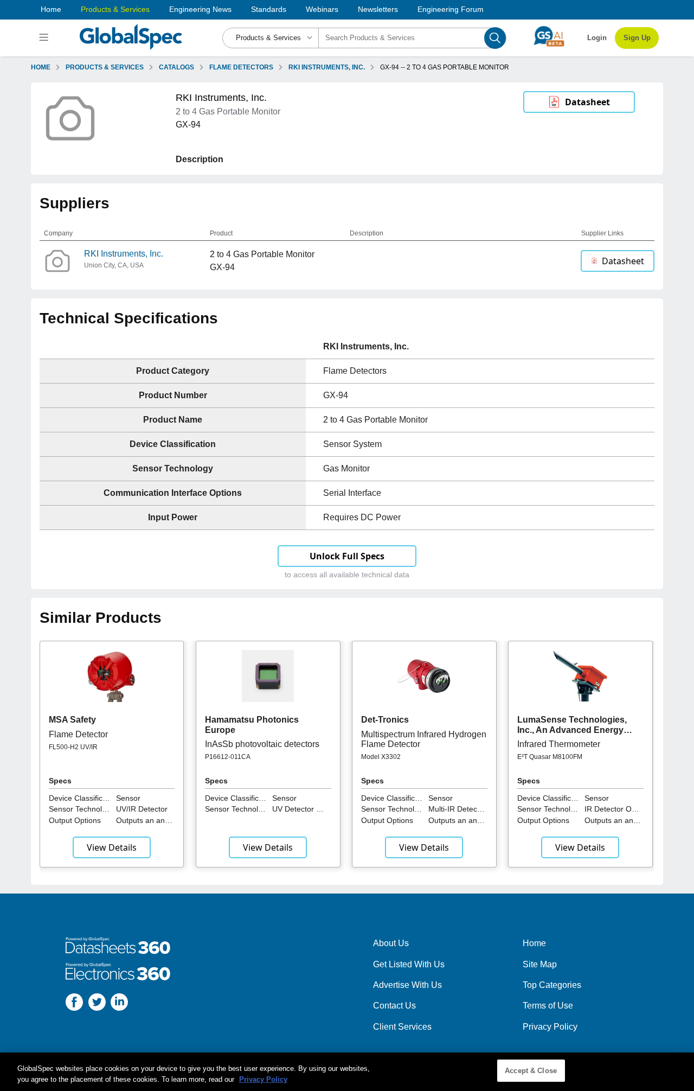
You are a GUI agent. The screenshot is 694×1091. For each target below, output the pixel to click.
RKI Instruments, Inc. (123, 253)
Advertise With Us (407, 985)
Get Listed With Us (409, 964)
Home (51, 9)
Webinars (322, 9)
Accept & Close (531, 1071)
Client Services (402, 1026)
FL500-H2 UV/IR (73, 747)
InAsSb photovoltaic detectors (262, 744)
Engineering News (200, 9)
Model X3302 (381, 757)
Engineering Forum (450, 9)
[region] (347, 1071)
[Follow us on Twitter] (97, 1004)
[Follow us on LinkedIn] (119, 1004)
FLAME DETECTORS (241, 67)
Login (597, 38)
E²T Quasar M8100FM (549, 757)
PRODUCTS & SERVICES (105, 67)
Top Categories (552, 985)
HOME (40, 67)
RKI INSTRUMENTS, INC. (326, 67)
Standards (268, 9)
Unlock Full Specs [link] (347, 556)
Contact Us (394, 1005)
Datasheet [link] (587, 102)
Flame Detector (78, 734)
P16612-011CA (227, 757)
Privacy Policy (550, 1026)
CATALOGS (176, 67)
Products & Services (115, 9)
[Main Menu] (45, 38)
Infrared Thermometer (558, 744)
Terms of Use (548, 1005)
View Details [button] (112, 847)
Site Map (540, 964)
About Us (391, 943)
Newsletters (378, 9)
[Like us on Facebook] (74, 1004)
